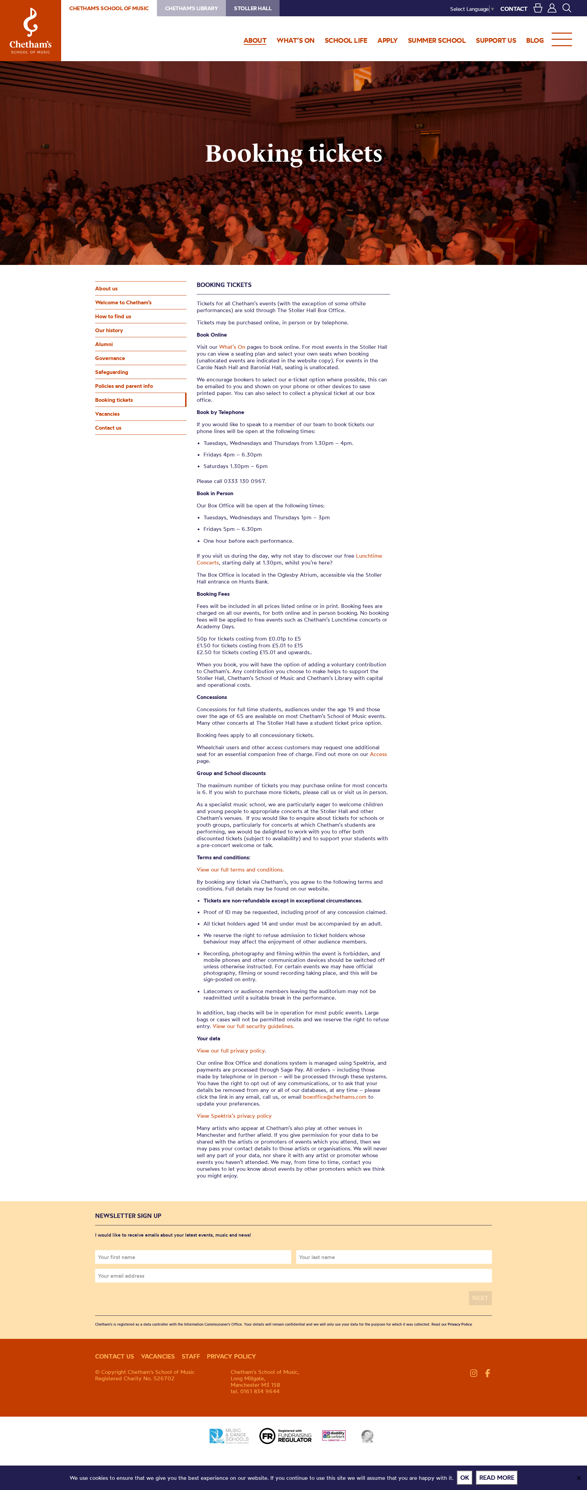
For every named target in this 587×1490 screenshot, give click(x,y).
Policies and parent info (124, 385)
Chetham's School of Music (30, 30)
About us (106, 288)
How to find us (113, 316)
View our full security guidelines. (253, 1026)
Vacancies (107, 413)
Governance (110, 358)
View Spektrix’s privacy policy (234, 1115)
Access (378, 754)
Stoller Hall (252, 8)
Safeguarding (111, 372)
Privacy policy (231, 1356)
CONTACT (514, 8)
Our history (109, 330)
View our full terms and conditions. (240, 869)
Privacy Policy (460, 1324)
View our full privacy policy (231, 1050)
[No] (578, 1477)
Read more (496, 1478)
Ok (464, 1478)
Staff (191, 1356)
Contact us (108, 427)
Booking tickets (114, 399)
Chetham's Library (191, 8)
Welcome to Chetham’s (123, 302)
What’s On (232, 346)
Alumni (104, 344)
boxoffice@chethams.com (335, 1096)
